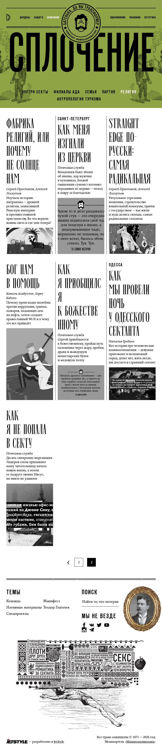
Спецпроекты (17, 613)
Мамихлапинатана (140, 742)
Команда (13, 601)
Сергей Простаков (20, 189)
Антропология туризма (79, 99)
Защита (38, 17)
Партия (108, 92)
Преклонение (117, 17)
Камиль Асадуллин (20, 294)
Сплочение (53, 17)
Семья (91, 92)
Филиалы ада (67, 92)
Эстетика (150, 17)
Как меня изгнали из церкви (74, 143)
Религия (128, 92)
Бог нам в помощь (23, 276)
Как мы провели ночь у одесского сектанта (129, 302)
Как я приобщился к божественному (79, 296)
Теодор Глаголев (56, 607)
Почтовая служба (71, 168)
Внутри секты (35, 92)
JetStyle (59, 742)
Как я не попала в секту (26, 428)
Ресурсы (25, 17)
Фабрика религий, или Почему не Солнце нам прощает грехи (27, 164)
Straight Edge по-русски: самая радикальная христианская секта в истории (130, 171)
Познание (134, 17)
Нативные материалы (24, 607)
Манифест (51, 601)
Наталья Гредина (121, 341)
